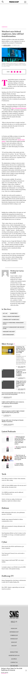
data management (8, 334)
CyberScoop (14, 635)
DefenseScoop (14, 632)
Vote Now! (4, 672)
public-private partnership (11, 316)
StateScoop (14, 638)
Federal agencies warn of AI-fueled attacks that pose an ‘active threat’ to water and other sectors (20, 440)
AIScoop (14, 645)
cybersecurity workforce (11, 319)
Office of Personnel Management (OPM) (13, 323)
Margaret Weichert (9, 331)
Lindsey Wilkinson (9, 424)
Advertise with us (14, 655)
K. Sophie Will (21, 377)
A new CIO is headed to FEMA (19, 464)
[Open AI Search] (4, 2)
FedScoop (14, 628)
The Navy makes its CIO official (20, 447)
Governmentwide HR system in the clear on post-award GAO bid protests (13, 393)
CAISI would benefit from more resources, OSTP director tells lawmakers (13, 402)
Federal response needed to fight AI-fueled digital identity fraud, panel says (13, 411)
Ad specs (14, 659)
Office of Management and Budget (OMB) (13, 327)
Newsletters (14, 652)
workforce (13, 313)
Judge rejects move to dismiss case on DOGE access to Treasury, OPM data (21, 384)
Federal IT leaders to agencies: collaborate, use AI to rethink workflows (21, 372)
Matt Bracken (21, 366)
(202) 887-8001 (14, 665)
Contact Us (14, 662)
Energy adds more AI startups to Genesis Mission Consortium (12, 420)
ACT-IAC (5, 313)
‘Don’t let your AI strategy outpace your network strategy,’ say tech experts (20, 457)
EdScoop (14, 642)
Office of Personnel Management (18, 108)
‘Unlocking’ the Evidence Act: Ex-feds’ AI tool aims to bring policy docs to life (20, 349)
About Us (14, 621)
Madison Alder (8, 397)
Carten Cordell (7, 45)
